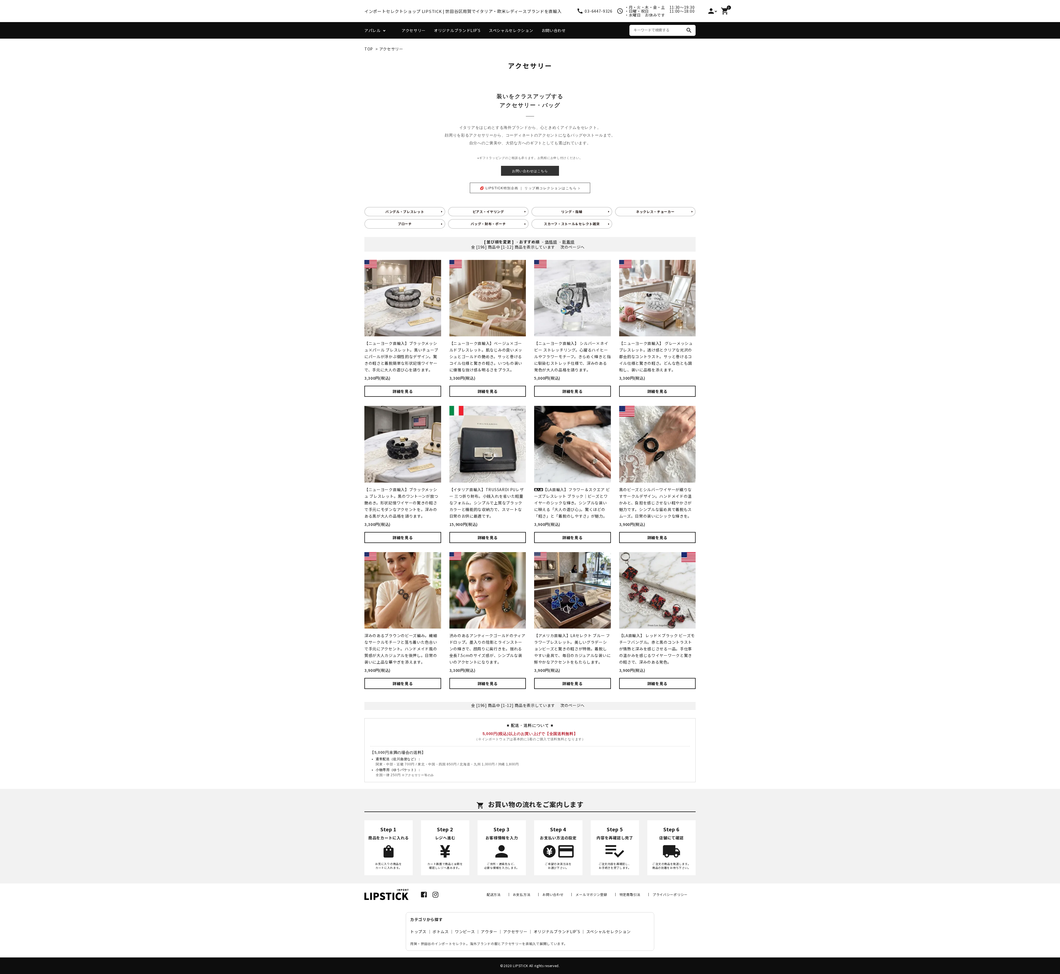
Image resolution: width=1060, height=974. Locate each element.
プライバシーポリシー (670, 894)
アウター (489, 931)
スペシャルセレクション (511, 30)
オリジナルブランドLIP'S (457, 30)
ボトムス (441, 931)
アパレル (372, 30)
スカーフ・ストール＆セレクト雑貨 (572, 223)
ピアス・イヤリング (488, 211)
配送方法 (494, 894)
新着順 (568, 241)
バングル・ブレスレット (404, 211)
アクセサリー (414, 30)
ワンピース (465, 931)
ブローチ (405, 223)
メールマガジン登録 (591, 894)
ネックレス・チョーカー (655, 211)
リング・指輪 (571, 211)
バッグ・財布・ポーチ (488, 223)
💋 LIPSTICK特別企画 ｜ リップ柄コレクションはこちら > (530, 187)
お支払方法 (522, 894)
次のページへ (572, 247)
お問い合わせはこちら (530, 170)
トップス (418, 931)
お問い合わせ (554, 30)
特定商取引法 (629, 894)
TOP (368, 49)
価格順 (551, 241)
